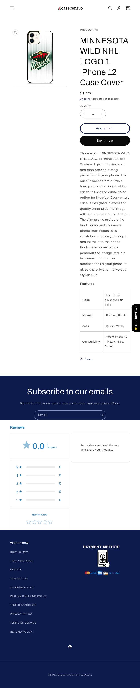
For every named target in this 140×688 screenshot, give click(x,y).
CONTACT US (19, 578)
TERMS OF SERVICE (23, 622)
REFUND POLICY (21, 631)
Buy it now (105, 140)
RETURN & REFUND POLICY (28, 596)
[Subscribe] (101, 415)
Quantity (85, 105)
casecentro (62, 675)
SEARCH (15, 569)
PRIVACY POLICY (21, 613)
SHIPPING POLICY (22, 587)
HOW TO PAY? (19, 551)
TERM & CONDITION (23, 605)
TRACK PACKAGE (21, 560)
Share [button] (88, 359)
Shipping (85, 99)
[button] (12, 8)
